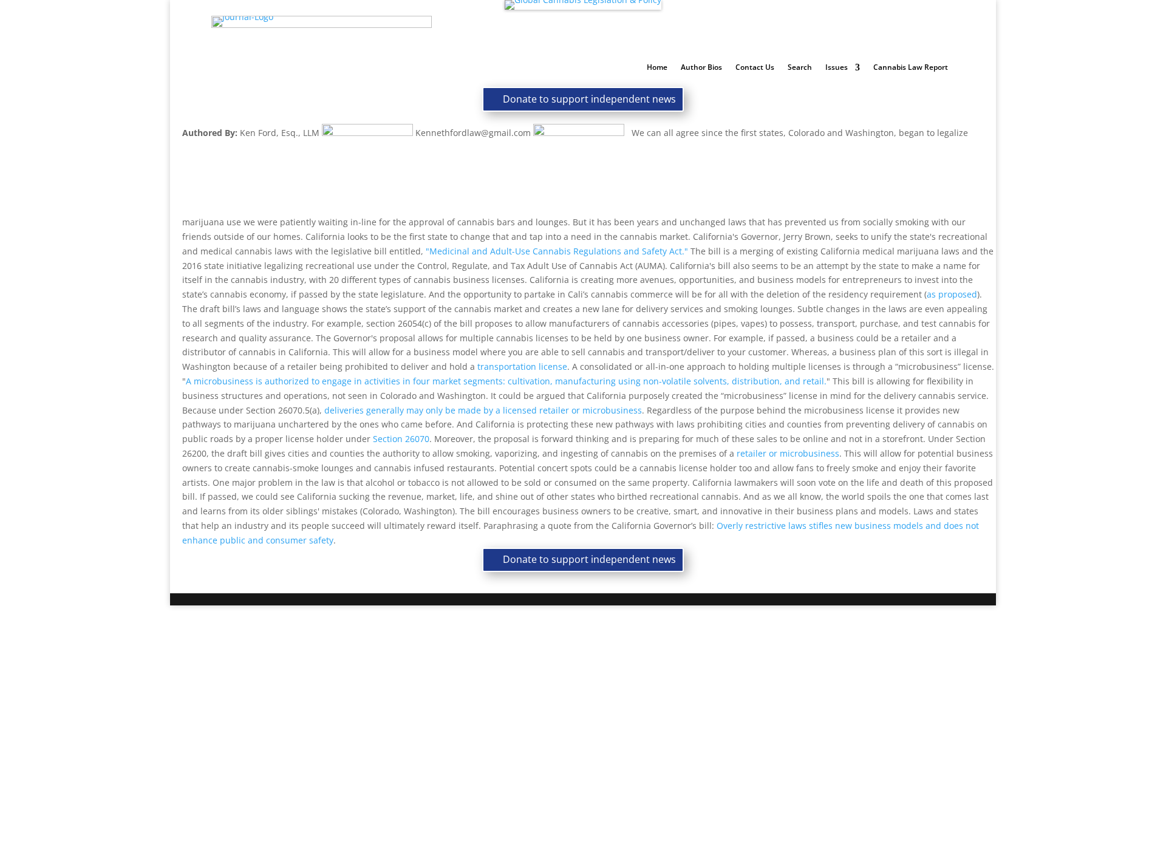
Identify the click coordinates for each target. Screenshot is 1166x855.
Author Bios (701, 67)
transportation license (522, 366)
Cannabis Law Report (910, 67)
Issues (836, 67)
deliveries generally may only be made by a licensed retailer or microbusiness (483, 410)
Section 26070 (401, 439)
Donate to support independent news (589, 99)
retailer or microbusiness (788, 453)
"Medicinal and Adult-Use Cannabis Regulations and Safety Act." (557, 251)
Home (657, 67)
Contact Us (754, 67)
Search (800, 67)
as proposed (952, 294)
